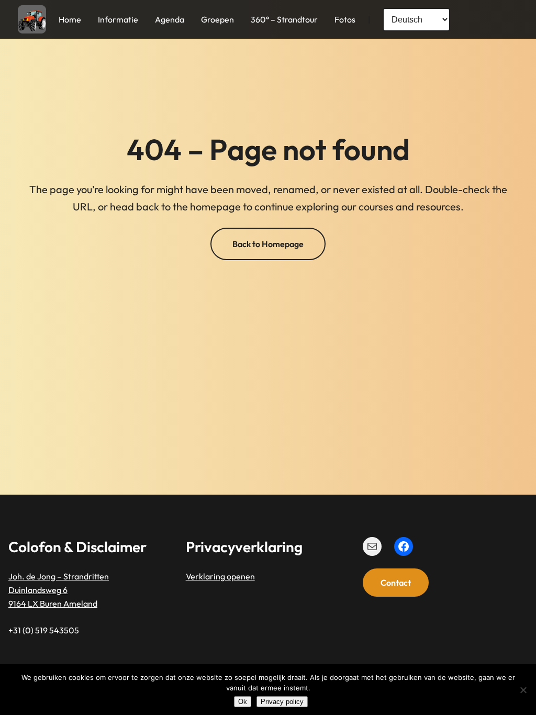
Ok (242, 702)
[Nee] (523, 690)
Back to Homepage (268, 244)
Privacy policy (282, 702)
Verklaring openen (220, 576)
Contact (396, 582)
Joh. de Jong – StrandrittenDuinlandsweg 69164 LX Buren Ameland (58, 590)
